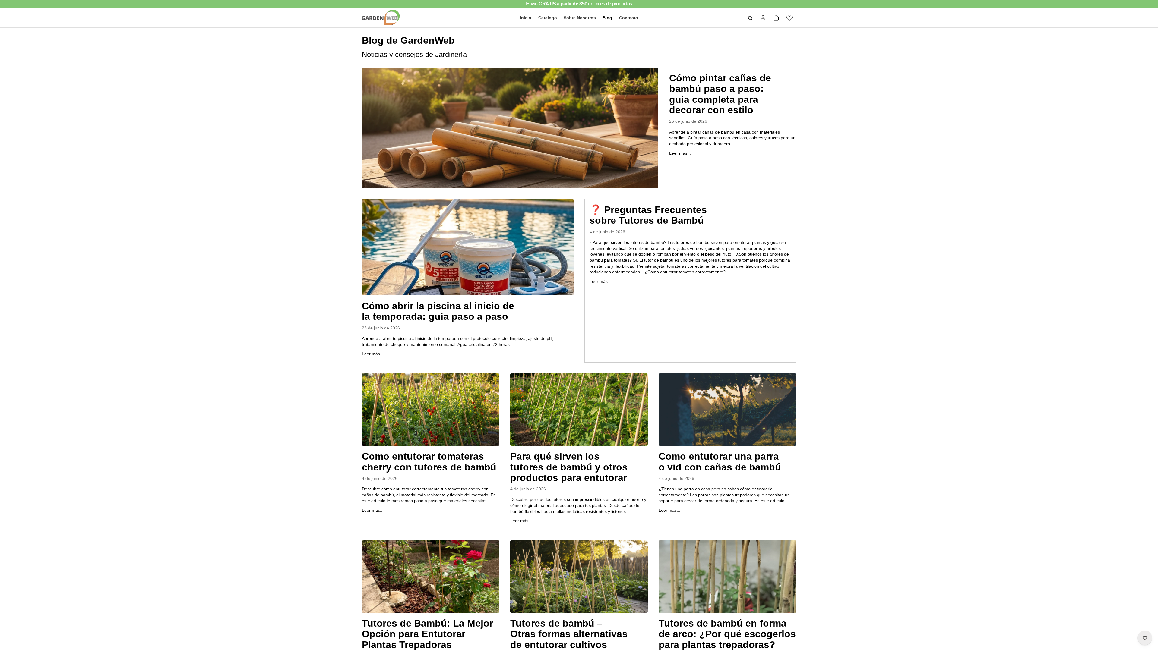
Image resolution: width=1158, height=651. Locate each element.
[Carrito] (776, 18)
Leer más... (680, 153)
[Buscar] (750, 18)
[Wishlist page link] (789, 18)
